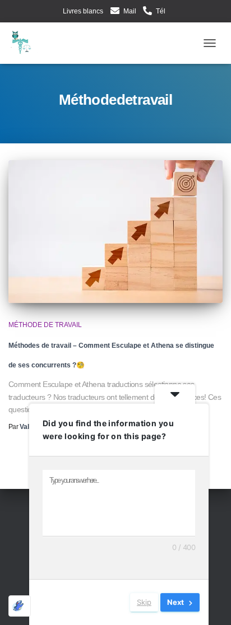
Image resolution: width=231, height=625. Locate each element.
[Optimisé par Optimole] (19, 606)
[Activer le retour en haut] (212, 604)
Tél (160, 11)
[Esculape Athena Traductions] (28, 43)
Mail (129, 11)
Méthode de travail (45, 325)
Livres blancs (83, 11)
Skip (144, 602)
